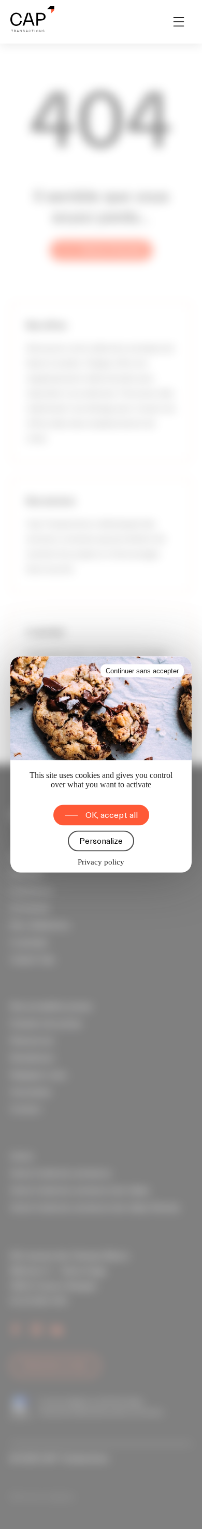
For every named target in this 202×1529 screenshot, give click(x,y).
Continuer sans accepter (142, 671)
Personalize (101, 841)
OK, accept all (111, 815)
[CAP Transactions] (32, 21)
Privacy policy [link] (101, 862)
